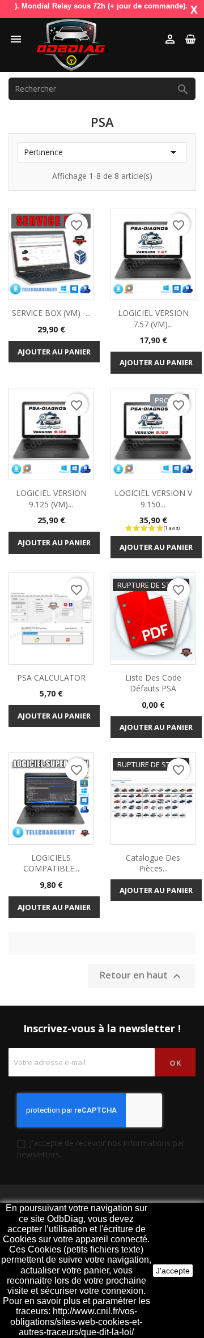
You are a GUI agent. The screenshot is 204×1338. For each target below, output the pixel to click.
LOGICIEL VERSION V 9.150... (153, 499)
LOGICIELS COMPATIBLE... (51, 863)
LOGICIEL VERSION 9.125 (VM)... (51, 499)
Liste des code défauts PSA (153, 683)
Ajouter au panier (54, 352)
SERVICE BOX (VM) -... (51, 312)
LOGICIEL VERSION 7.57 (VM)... (153, 318)
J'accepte (173, 1270)
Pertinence (102, 152)
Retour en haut (142, 976)
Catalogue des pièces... (153, 863)
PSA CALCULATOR (51, 677)
